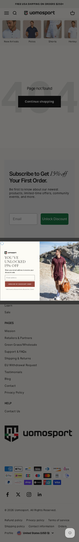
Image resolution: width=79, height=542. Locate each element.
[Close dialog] (2, 243)
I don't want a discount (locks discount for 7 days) (20, 289)
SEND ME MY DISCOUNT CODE (19, 284)
